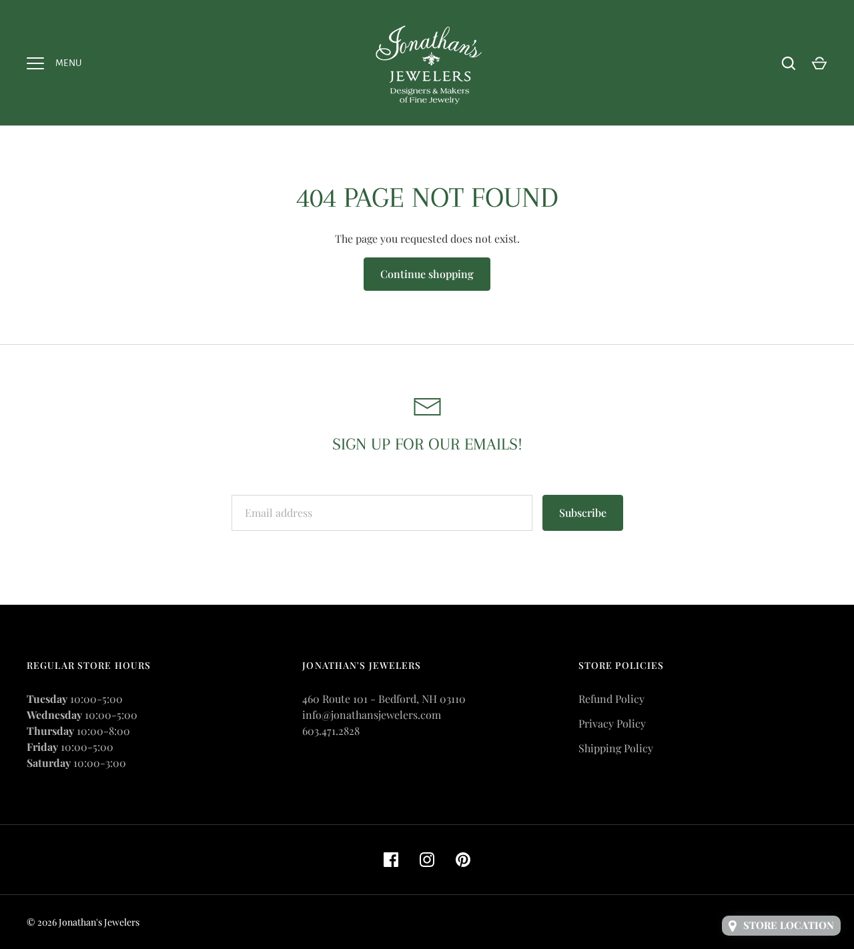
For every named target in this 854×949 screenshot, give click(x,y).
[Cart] (819, 63)
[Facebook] (391, 859)
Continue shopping (427, 274)
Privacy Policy (612, 723)
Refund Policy (611, 699)
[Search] (788, 63)
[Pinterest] (463, 859)
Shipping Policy (615, 748)
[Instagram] (427, 859)
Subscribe (582, 513)
